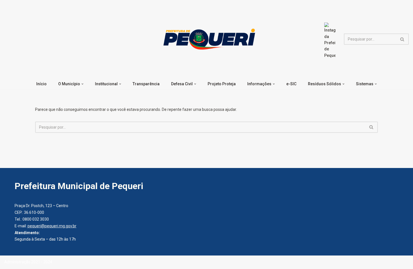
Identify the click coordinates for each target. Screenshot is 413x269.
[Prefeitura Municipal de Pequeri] (208, 39)
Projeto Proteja (222, 84)
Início (41, 84)
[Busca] (402, 39)
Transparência (146, 84)
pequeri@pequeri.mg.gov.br (52, 226)
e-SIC (291, 84)
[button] (82, 84)
